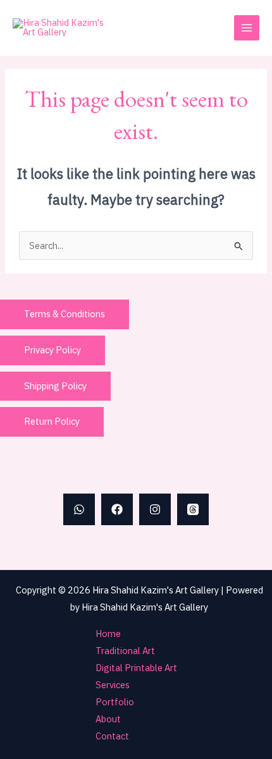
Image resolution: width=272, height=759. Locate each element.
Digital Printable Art (136, 668)
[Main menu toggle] (246, 27)
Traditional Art (125, 651)
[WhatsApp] (79, 509)
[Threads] (193, 509)
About (108, 719)
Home (108, 634)
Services (113, 685)
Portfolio (115, 702)
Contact (112, 736)
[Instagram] (155, 509)
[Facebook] (117, 509)
